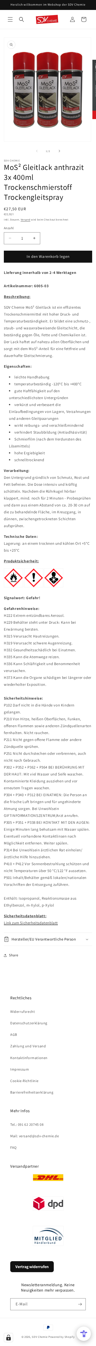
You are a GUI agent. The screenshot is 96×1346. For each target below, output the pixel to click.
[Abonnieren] (80, 1304)
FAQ (13, 1147)
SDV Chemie (40, 1337)
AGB (13, 1034)
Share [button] (13, 955)
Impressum (19, 1069)
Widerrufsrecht (22, 1011)
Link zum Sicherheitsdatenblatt (31, 922)
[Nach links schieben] (36, 151)
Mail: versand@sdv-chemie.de (34, 1136)
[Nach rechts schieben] (59, 151)
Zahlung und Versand (28, 1046)
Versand (25, 219)
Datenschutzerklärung (28, 1023)
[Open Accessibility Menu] (84, 1334)
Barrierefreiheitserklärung (32, 1092)
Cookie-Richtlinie (24, 1080)
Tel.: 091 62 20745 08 (27, 1124)
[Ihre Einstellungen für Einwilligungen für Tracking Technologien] (8, 1337)
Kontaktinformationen (29, 1057)
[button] (10, 19)
